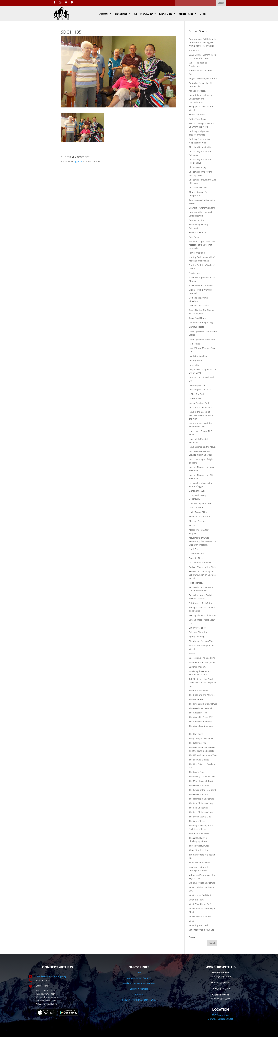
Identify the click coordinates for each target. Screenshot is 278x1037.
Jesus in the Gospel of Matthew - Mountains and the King (201, 415)
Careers (139, 994)
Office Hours (42, 985)
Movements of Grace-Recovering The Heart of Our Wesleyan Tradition (203, 541)
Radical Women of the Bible (202, 567)
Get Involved (143, 13)
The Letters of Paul (198, 743)
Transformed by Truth (199, 862)
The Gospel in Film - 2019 (201, 717)
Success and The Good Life (202, 657)
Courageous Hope (197, 220)
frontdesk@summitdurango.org (51, 976)
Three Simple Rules (198, 850)
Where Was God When (200, 916)
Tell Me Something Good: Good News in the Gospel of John (202, 682)
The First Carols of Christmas (203, 703)
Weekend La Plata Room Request (139, 983)
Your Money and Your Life (201, 929)
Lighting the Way (197, 490)
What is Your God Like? (200, 895)
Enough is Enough (197, 232)
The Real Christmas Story (201, 803)
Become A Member (139, 988)
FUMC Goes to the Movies (201, 285)
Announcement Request (139, 978)
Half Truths (194, 343)
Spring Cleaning (196, 636)
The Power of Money (199, 785)
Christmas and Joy (197, 167)
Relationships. (196, 582)
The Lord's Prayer (197, 772)
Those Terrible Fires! (199, 833)
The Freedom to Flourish (201, 708)
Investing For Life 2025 (200, 389)
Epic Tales (194, 237)
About (103, 13)
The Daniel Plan (196, 699)
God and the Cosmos (199, 305)
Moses (192, 525)
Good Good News (197, 318)
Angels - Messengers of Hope (203, 78)
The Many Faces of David (201, 781)
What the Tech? (196, 899)
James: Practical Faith (199, 403)
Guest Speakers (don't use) (202, 339)
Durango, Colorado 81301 (220, 1019)
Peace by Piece (196, 558)
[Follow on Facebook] (54, 2)
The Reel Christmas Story (201, 812)
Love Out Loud (196, 507)
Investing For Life (197, 385)
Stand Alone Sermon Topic (202, 641)
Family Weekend (197, 252)
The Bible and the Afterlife (202, 695)
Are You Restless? (197, 90)
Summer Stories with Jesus (202, 662)
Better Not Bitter (197, 114)
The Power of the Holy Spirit (202, 790)
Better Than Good (197, 119)
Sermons (121, 13)
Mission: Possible (197, 521)
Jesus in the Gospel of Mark (202, 407)
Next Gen (165, 13)
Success (193, 653)
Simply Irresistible (197, 627)
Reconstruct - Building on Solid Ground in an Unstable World (202, 575)
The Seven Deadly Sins (200, 816)
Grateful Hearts (196, 326)
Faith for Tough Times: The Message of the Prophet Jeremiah (202, 245)
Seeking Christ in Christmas (202, 615)
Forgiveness (194, 273)
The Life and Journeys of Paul (203, 755)
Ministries (186, 13)
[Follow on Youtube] (66, 2)
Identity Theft (195, 360)
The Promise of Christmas (201, 798)
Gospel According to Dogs (201, 322)
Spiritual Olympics (198, 632)
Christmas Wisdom (198, 187)
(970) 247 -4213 (43, 980)
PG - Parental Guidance (200, 562)
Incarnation (194, 365)
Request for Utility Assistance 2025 (139, 999)
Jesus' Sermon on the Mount (202, 446)
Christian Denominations (201, 147)
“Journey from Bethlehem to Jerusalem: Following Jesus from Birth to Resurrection (202, 42)
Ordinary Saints (196, 553)
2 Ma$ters (194, 50)
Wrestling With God (198, 925)
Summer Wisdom (197, 666)
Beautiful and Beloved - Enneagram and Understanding (200, 99)
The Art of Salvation (198, 690)
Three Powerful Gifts (199, 845)
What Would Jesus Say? (200, 904)
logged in (78, 161)
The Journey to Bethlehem (201, 738)
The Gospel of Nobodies (200, 721)
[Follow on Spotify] (72, 2)
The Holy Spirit (196, 734)
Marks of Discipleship (199, 516)
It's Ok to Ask (195, 398)
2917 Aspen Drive (220, 1015)
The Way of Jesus (197, 821)
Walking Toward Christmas (202, 882)
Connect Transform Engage (202, 207)
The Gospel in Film (198, 712)
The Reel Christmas (198, 807)
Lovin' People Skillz (198, 512)
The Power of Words (198, 794)
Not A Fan (193, 549)
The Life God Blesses (199, 759)
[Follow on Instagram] (60, 2)
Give (203, 13)
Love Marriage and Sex (200, 503)
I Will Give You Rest (198, 356)
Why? (191, 921)
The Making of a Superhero (202, 776)
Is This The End (196, 394)
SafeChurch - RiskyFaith (200, 603)
